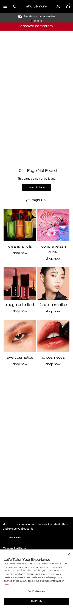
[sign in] (58, 6)
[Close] (69, 554)
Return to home (36, 187)
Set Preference (36, 591)
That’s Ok (36, 601)
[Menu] (5, 6)
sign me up (15, 537)
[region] (36, 578)
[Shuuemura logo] (36, 6)
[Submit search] (15, 6)
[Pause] (69, 17)
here (6, 584)
